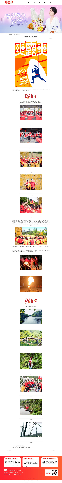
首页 (8, 34)
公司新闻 (11, 34)
